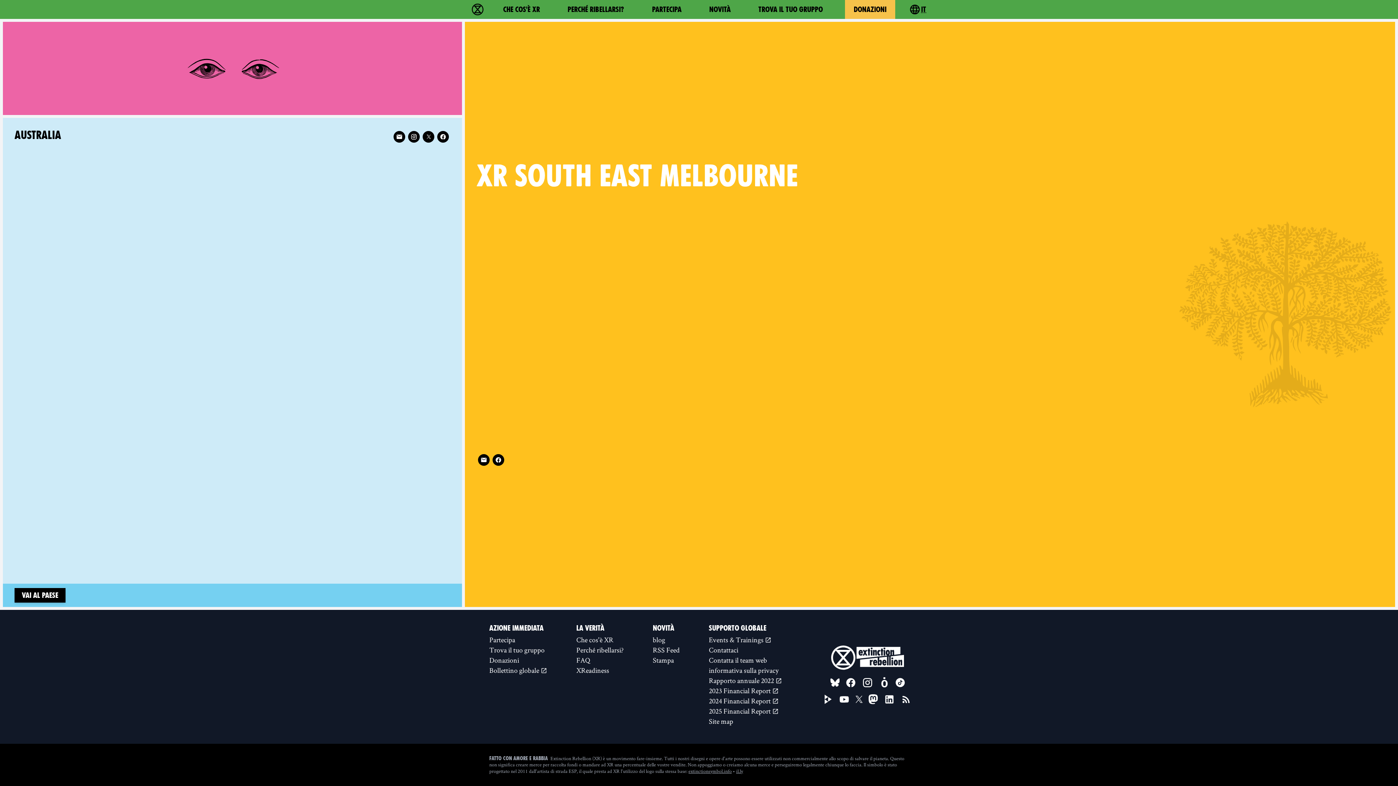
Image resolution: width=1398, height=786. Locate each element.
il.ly (739, 771)
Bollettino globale (515, 670)
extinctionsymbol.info (710, 771)
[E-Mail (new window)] (484, 460)
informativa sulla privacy (744, 670)
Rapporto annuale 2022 (742, 680)
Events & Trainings (737, 639)
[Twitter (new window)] (428, 137)
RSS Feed (666, 650)
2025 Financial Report (740, 711)
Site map (721, 721)
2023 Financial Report (740, 690)
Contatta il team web (738, 660)
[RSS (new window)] (906, 699)
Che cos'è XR (521, 9)
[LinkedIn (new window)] (889, 699)
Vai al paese (40, 595)
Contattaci (723, 650)
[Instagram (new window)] (414, 137)
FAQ (583, 660)
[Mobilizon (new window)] (884, 682)
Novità (720, 9)
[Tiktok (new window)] (900, 682)
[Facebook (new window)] (498, 460)
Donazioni (870, 9)
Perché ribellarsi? (596, 9)
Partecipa (667, 9)
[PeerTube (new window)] (828, 699)
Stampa (663, 660)
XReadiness (592, 670)
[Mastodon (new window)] (873, 699)
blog (659, 639)
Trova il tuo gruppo (790, 9)
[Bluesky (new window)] (835, 682)
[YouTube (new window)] (844, 699)
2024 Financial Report (740, 701)
